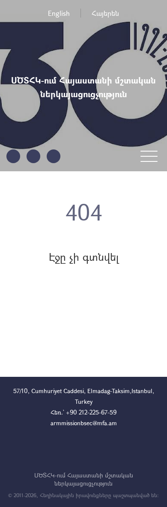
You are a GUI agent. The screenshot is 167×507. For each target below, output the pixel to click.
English (59, 13)
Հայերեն (105, 13)
